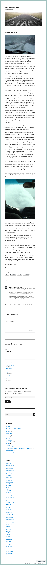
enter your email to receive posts (16, 388)
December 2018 (9, 538)
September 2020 (10, 502)
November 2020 (10, 499)
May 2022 (8, 478)
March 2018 (9, 546)
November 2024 (10, 465)
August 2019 (9, 524)
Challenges (8, 430)
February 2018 (9, 548)
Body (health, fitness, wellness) (13, 428)
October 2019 (9, 521)
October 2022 (9, 473)
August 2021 (9, 487)
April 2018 (8, 544)
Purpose (8, 445)
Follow (7, 401)
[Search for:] (19, 414)
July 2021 (8, 489)
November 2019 (10, 519)
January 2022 (9, 480)
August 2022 (9, 477)
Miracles (8, 438)
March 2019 (9, 533)
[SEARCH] (34, 414)
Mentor (8, 435)
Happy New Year (10, 372)
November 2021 (10, 484)
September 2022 (10, 475)
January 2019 (9, 536)
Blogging (8, 426)
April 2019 (8, 531)
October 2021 (9, 485)
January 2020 (9, 516)
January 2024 (9, 467)
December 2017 (9, 551)
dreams (8, 378)
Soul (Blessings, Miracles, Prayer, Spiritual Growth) (18, 448)
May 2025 (8, 463)
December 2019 (9, 517)
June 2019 (8, 527)
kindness (8, 375)
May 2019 (8, 529)
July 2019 (8, 526)
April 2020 (8, 511)
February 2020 (9, 514)
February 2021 (9, 494)
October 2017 (9, 554)
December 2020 (10, 497)
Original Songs (9, 441)
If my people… (9, 368)
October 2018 (9, 539)
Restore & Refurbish (11, 447)
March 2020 (9, 512)
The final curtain (10, 365)
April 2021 (8, 490)
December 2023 (9, 468)
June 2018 (8, 541)
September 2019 (10, 522)
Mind (7, 436)
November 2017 (9, 553)
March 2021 (9, 492)
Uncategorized (9, 450)
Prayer (7, 443)
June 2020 (8, 507)
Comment (31, 330)
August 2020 (9, 504)
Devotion (8, 431)
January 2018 (9, 549)
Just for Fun (24, 304)
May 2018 (8, 543)
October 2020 (9, 500)
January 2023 (9, 472)
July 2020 (8, 505)
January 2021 (9, 495)
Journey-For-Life (12, 7)
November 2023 (10, 470)
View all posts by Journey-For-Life (15, 300)
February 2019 (9, 534)
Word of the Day (10, 452)
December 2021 (9, 482)
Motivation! (9, 440)
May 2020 (8, 509)
